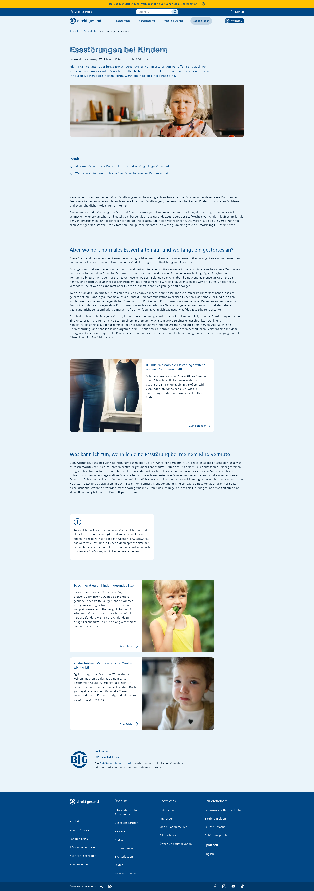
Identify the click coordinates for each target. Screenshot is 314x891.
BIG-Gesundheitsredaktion (117, 763)
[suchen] (174, 11)
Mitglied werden (174, 21)
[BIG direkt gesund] (85, 21)
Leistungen (123, 21)
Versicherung (147, 21)
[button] (89, 821)
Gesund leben (201, 21)
